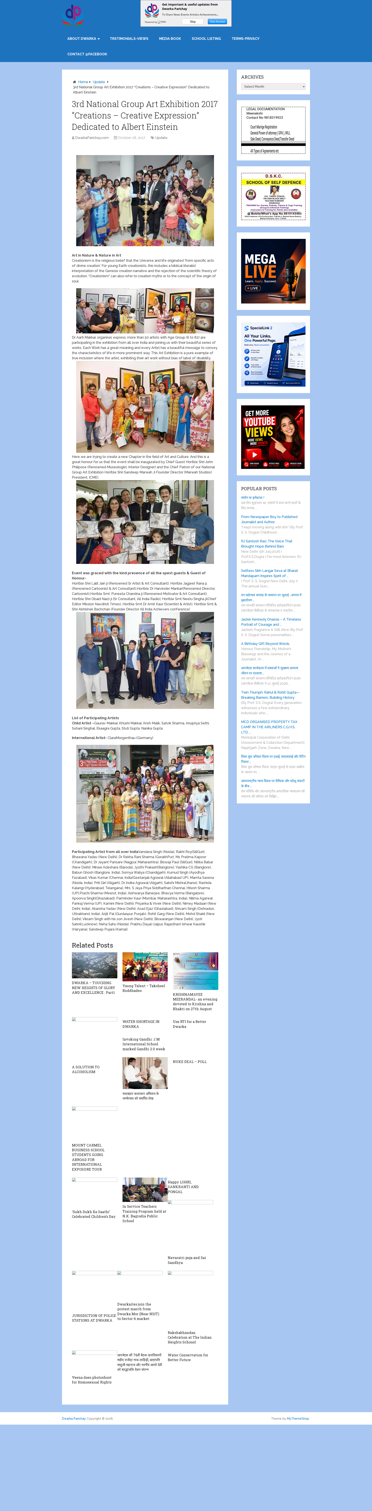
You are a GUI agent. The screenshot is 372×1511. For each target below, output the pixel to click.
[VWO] (162, 21)
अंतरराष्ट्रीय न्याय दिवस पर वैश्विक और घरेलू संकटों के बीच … (273, 783)
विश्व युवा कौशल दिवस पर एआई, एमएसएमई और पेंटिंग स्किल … (273, 759)
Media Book (170, 39)
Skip (193, 21)
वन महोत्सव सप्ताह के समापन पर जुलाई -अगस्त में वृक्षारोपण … (271, 597)
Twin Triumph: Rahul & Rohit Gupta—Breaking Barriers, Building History (270, 695)
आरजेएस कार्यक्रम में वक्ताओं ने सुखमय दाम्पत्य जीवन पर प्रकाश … (269, 670)
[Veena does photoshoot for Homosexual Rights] (94, 1362)
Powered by (151, 21)
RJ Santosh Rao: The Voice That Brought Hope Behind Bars (266, 543)
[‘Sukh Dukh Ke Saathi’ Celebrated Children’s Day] (94, 1192)
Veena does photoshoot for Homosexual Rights (92, 1379)
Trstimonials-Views (129, 39)
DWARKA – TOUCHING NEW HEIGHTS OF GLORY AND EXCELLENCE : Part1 (93, 987)
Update (99, 82)
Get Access (217, 21)
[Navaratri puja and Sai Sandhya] (190, 1226)
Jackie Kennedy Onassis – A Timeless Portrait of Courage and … (271, 622)
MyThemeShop (298, 1418)
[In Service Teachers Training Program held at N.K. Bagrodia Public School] (145, 1190)
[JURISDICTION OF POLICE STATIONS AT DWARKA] (94, 1291)
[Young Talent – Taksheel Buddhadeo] (145, 966)
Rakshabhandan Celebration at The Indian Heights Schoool (190, 1337)
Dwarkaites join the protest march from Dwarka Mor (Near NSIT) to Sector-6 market (138, 1311)
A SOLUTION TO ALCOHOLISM (85, 1069)
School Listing (206, 39)
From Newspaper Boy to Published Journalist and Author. (269, 519)
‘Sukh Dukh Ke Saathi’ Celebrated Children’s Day (94, 1214)
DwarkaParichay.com (92, 138)
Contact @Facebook (87, 54)
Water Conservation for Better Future (188, 1357)
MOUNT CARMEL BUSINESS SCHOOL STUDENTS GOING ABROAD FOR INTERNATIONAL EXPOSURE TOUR (88, 1157)
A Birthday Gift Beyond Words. (265, 644)
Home (83, 82)
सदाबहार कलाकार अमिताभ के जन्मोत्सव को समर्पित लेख (140, 1095)
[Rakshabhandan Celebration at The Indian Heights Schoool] (190, 1299)
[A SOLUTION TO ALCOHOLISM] (94, 1040)
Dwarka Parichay (74, 1418)
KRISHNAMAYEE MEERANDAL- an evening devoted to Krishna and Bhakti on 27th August (195, 1001)
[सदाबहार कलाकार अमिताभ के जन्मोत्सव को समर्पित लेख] (145, 1073)
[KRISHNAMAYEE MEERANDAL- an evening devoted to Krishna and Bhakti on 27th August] (195, 971)
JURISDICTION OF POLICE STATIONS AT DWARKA (94, 1318)
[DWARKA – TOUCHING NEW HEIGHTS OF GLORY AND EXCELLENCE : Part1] (94, 965)
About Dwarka (81, 39)
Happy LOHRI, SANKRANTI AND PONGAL (183, 1187)
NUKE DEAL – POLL (190, 1061)
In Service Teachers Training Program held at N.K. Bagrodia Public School (144, 1213)
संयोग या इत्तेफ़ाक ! (252, 498)
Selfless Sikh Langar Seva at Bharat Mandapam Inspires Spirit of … (269, 573)
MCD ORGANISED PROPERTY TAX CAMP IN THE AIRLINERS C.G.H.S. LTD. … (269, 727)
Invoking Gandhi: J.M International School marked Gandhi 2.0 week (143, 1044)
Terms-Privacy (245, 39)
